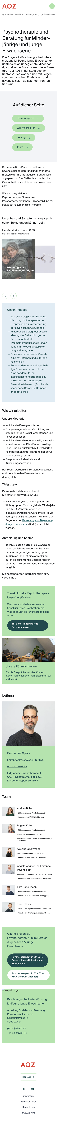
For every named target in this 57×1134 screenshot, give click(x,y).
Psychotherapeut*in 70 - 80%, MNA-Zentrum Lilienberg (28, 975)
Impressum (28, 1096)
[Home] (9, 6)
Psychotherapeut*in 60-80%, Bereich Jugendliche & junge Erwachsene (27, 960)
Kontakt (26, 1077)
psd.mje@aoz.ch (16, 1028)
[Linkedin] (32, 1089)
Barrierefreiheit (29, 1101)
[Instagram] (24, 1089)
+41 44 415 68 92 (17, 766)
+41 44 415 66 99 (17, 1033)
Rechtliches (28, 1107)
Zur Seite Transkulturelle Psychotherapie (25, 625)
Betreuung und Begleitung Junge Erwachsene (29, 522)
